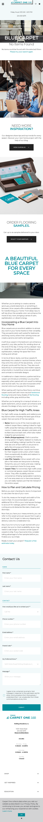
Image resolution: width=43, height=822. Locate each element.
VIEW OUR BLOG (19, 147)
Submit (21, 707)
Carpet (24, 23)
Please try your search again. (21, 52)
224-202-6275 (21, 16)
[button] (32, 4)
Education (9, 791)
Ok (21, 815)
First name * (6, 573)
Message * (6, 671)
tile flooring (34, 395)
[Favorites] (36, 4)
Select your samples (19, 239)
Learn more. (7, 811)
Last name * (6, 586)
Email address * (7, 632)
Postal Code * (7, 645)
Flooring (16, 23)
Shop (6, 774)
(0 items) (39, 4)
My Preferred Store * (9, 659)
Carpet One (5, 23)
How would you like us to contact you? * (16, 606)
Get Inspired (9, 782)
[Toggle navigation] (3, 4)
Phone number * (8, 619)
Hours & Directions (21, 733)
